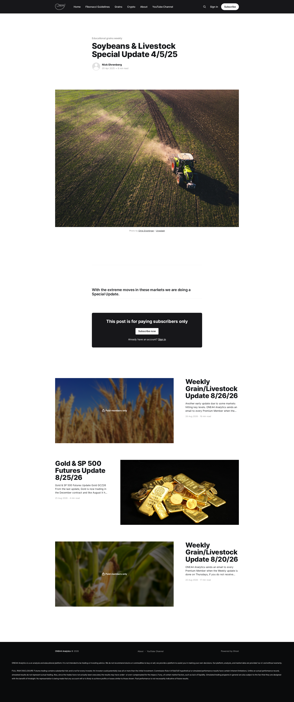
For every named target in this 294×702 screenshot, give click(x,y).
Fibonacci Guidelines (97, 6)
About (143, 6)
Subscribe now (147, 331)
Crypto (131, 6)
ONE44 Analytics (63, 651)
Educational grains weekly (107, 38)
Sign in (214, 6)
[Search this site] (204, 6)
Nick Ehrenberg (112, 64)
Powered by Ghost (230, 651)
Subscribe (230, 6)
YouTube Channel (162, 6)
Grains (118, 6)
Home (77, 6)
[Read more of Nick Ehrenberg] (96, 66)
